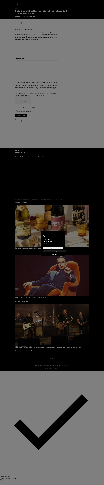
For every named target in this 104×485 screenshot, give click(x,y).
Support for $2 (53, 248)
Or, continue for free (53, 254)
